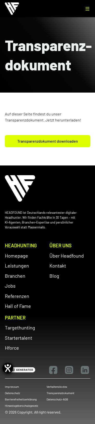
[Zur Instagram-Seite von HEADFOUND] (69, 369)
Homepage (16, 256)
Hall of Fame (18, 306)
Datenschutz (12, 393)
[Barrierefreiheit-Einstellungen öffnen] (7, 368)
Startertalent (18, 338)
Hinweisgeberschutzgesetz (21, 405)
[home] (14, 8)
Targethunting (20, 327)
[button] (87, 8)
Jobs (10, 286)
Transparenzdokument (60, 393)
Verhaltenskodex (57, 386)
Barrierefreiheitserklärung (21, 399)
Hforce (12, 348)
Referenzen (17, 296)
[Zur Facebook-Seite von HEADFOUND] (53, 369)
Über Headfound (66, 256)
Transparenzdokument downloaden (47, 141)
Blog (54, 276)
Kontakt (57, 265)
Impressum (12, 386)
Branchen (15, 276)
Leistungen (17, 265)
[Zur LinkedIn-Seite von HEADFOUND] (84, 369)
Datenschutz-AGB (57, 399)
